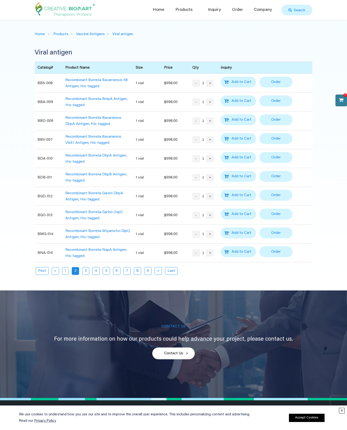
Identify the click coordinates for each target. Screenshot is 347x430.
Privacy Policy (45, 421)
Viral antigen (122, 34)
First (42, 271)
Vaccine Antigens (90, 34)
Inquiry (214, 10)
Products (184, 10)
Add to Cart (241, 82)
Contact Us (173, 353)
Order (237, 10)
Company (263, 10)
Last (171, 271)
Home (158, 10)
